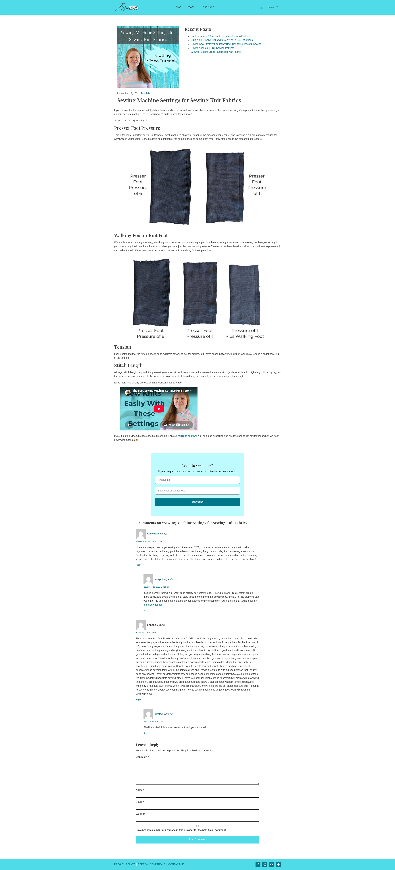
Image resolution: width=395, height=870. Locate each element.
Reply (138, 565)
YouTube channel (187, 436)
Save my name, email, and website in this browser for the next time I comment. (181, 830)
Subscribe (197, 501)
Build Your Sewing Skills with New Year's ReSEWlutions (222, 40)
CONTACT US (176, 864)
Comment (142, 757)
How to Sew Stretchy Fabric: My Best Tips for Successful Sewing (226, 44)
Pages (191, 7)
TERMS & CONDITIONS (151, 864)
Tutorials (145, 93)
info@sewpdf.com (153, 604)
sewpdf (159, 579)
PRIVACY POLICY (124, 864)
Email (140, 802)
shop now (208, 7)
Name (140, 790)
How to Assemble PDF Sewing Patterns (212, 48)
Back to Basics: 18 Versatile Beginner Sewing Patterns (220, 36)
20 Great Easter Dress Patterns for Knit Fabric (216, 52)
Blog (178, 7)
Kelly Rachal (154, 533)
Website (140, 814)
